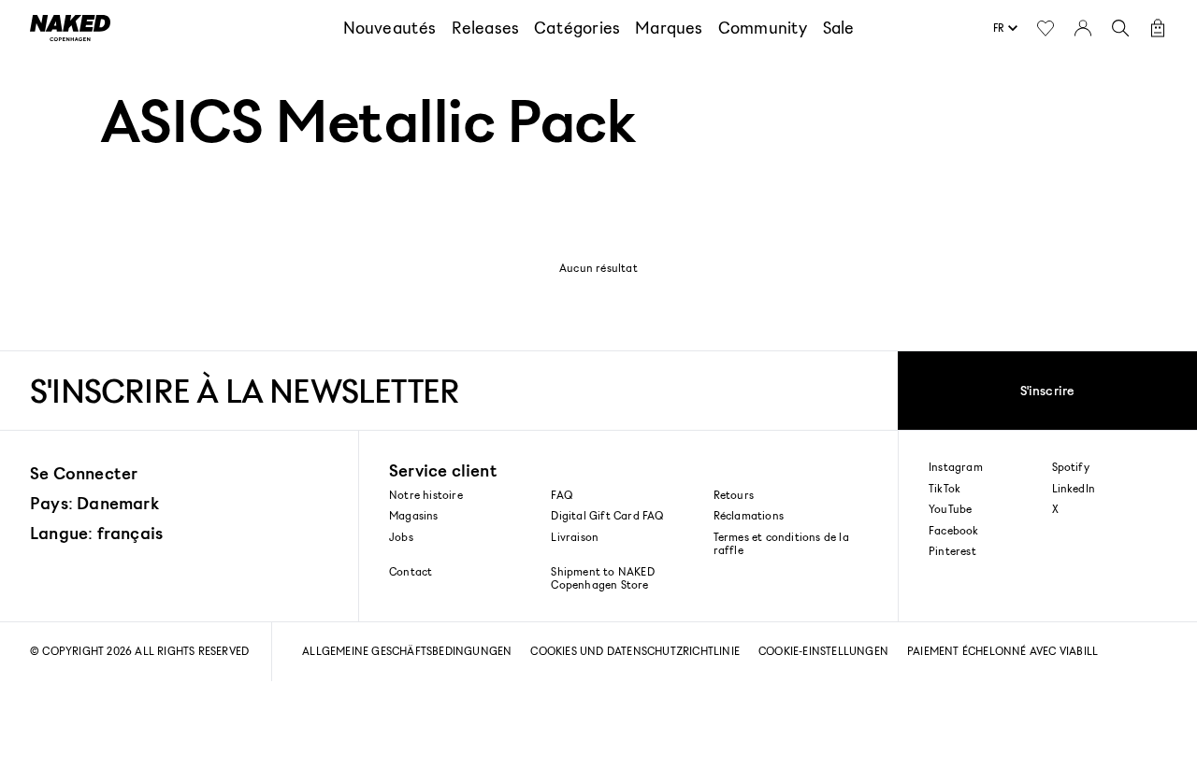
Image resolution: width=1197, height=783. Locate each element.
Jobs (401, 537)
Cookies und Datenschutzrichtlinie (635, 651)
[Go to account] (1083, 28)
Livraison (574, 537)
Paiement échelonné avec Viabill (1002, 651)
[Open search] (1120, 28)
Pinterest (952, 551)
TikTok (944, 488)
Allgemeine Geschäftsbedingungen (407, 651)
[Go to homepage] (70, 28)
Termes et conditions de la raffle (781, 543)
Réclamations (749, 515)
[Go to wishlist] (1045, 28)
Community (763, 27)
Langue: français (96, 532)
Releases (486, 27)
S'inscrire (1047, 390)
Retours (734, 495)
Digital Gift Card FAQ (607, 515)
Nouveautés (390, 27)
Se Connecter (83, 473)
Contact (410, 571)
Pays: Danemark (94, 502)
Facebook (954, 530)
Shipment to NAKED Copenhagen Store (602, 577)
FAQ (561, 495)
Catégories (577, 27)
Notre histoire (426, 495)
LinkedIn (1074, 488)
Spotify (1070, 467)
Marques (668, 27)
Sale (839, 27)
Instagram (956, 467)
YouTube (950, 509)
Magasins (414, 515)
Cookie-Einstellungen (823, 651)
